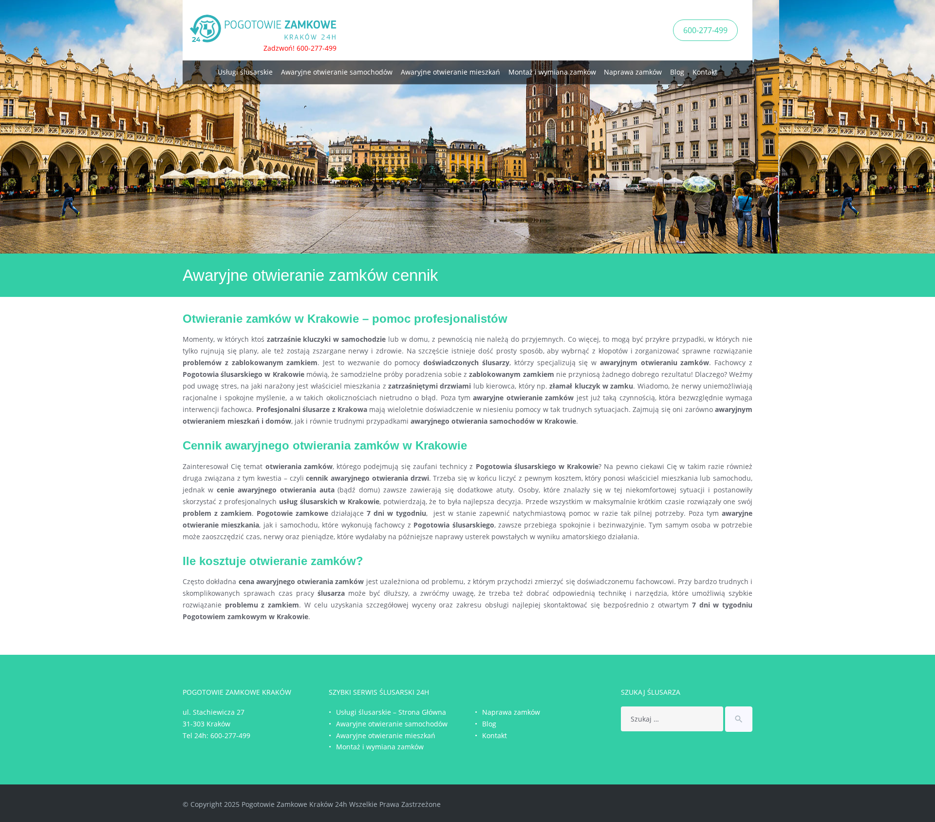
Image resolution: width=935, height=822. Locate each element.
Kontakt (704, 72)
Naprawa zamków (633, 72)
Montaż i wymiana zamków (552, 72)
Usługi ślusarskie (245, 72)
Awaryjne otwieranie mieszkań (450, 72)
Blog (677, 72)
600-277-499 (705, 30)
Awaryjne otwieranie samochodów (337, 72)
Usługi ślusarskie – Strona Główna (391, 712)
